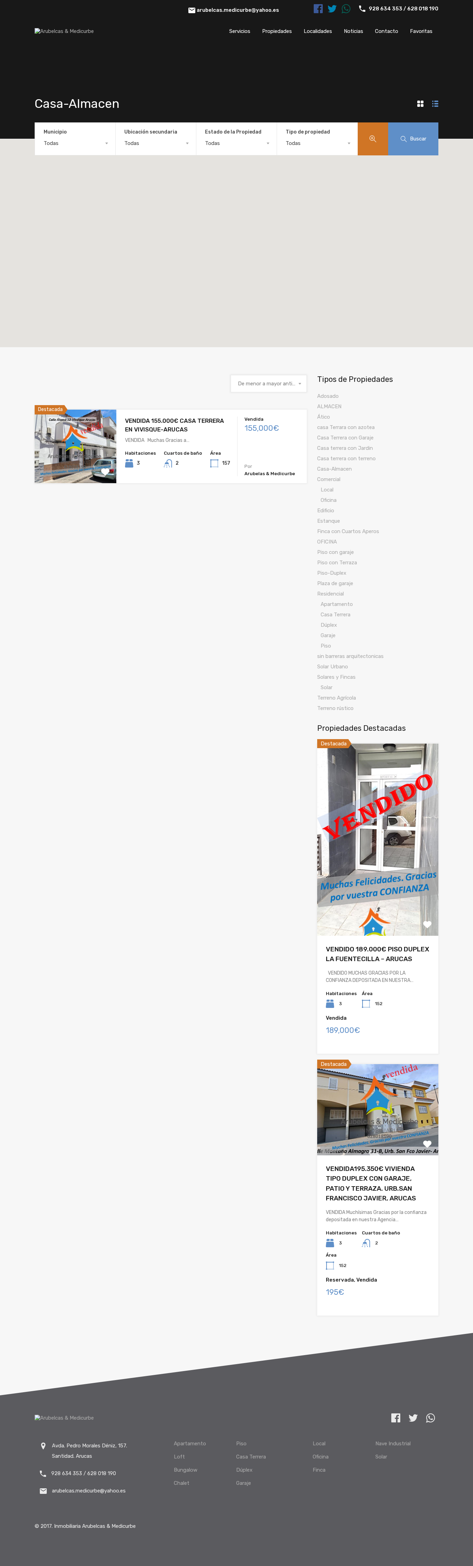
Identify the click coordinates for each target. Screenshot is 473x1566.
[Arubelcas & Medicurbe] (64, 31)
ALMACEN (329, 406)
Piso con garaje (335, 552)
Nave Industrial (393, 1443)
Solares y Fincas (336, 677)
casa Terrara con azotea (346, 427)
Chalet (181, 1483)
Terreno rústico (335, 708)
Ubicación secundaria (150, 132)
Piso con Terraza (337, 562)
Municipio (55, 132)
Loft (179, 1457)
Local (327, 490)
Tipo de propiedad (308, 132)
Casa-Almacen (334, 469)
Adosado (328, 396)
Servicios (239, 31)
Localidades (318, 31)
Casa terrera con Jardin (345, 448)
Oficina (329, 500)
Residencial (330, 594)
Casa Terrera (335, 614)
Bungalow (185, 1470)
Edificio (325, 510)
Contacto (386, 31)
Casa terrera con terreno (346, 458)
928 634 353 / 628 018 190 (403, 9)
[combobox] (75, 143)
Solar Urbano (332, 667)
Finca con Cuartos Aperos (348, 531)
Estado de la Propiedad (233, 132)
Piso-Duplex (331, 573)
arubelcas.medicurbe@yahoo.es (238, 10)
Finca (319, 1470)
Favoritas (421, 31)
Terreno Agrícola (336, 698)
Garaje (328, 635)
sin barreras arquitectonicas (350, 656)
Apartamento (337, 604)
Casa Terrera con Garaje (345, 438)
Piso (326, 646)
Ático (323, 417)
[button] (236, 233)
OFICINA (327, 542)
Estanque (328, 521)
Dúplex (329, 625)
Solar (326, 687)
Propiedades (277, 31)
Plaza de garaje (335, 583)
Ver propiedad (75, 468)
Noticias (353, 31)
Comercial (328, 479)
